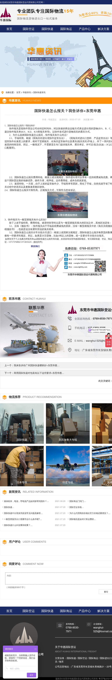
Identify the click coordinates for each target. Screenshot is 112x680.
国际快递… (9, 507)
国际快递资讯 (39, 92)
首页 (18, 92)
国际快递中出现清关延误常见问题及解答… (23, 513)
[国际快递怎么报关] (68, 259)
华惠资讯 (27, 92)
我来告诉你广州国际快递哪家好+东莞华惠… (37, 365)
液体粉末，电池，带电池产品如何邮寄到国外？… (26, 501)
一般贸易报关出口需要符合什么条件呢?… (23, 519)
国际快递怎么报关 (16, 125)
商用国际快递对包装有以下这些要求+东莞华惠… (39, 373)
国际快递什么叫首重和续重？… (18, 525)
